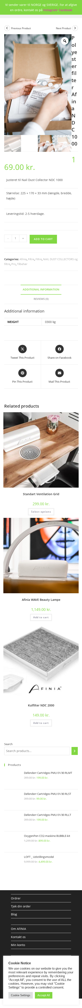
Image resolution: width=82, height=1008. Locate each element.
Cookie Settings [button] (20, 995)
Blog (14, 914)
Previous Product (21, 28)
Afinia (23, 259)
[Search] (74, 751)
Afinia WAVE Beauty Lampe (41, 600)
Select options (41, 511)
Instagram (50, 10)
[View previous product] (7, 28)
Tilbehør (22, 264)
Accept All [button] (43, 995)
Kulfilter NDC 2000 (41, 705)
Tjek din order (21, 906)
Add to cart (43, 239)
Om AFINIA (18, 929)
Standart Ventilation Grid (41, 494)
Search (8, 744)
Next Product (63, 28)
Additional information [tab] (41, 289)
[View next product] (75, 28)
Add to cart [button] (41, 617)
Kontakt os (18, 937)
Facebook (65, 10)
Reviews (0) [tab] (41, 299)
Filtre (31, 259)
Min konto (18, 945)
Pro (13, 264)
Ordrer (16, 898)
